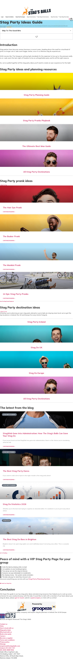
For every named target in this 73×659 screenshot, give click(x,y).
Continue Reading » (9, 211)
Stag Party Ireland (36, 322)
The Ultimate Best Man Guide (36, 146)
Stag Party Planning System (39, 579)
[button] (70, 30)
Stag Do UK (36, 347)
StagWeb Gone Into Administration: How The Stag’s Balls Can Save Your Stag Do (35, 434)
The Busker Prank (11, 236)
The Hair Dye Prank (12, 207)
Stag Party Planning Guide (36, 95)
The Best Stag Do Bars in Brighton (19, 539)
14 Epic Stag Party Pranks (15, 294)
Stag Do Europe (36, 373)
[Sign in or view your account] (35, 19)
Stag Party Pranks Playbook (36, 120)
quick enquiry (36, 598)
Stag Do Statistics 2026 (14, 504)
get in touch (19, 598)
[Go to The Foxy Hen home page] (36, 11)
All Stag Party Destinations (36, 172)
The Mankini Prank (12, 265)
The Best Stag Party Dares (16, 471)
